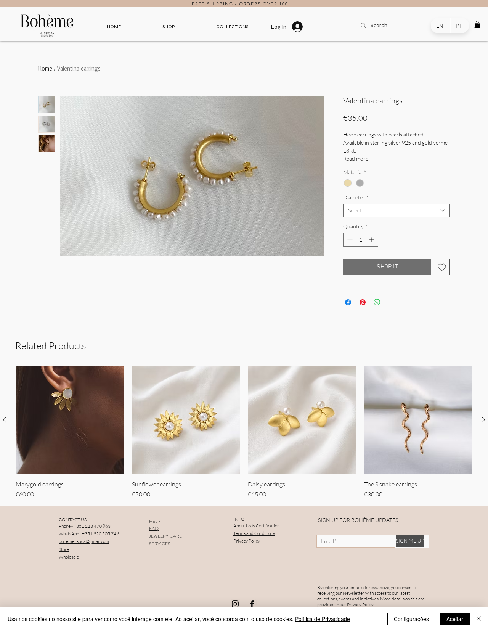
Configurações (411, 619)
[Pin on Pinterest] (362, 302)
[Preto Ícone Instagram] (235, 604)
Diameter (356, 197)
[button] (168, 26)
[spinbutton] (361, 239)
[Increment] (372, 239)
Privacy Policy (360, 604)
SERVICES (159, 543)
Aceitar (454, 619)
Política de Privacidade (322, 619)
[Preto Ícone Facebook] (252, 604)
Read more (355, 158)
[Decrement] (349, 239)
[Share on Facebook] (348, 302)
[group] (244, 432)
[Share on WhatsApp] (377, 302)
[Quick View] (70, 420)
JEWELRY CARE (166, 536)
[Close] (478, 619)
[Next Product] (483, 419)
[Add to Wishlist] (442, 267)
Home (45, 68)
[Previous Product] (4, 419)
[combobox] (396, 210)
